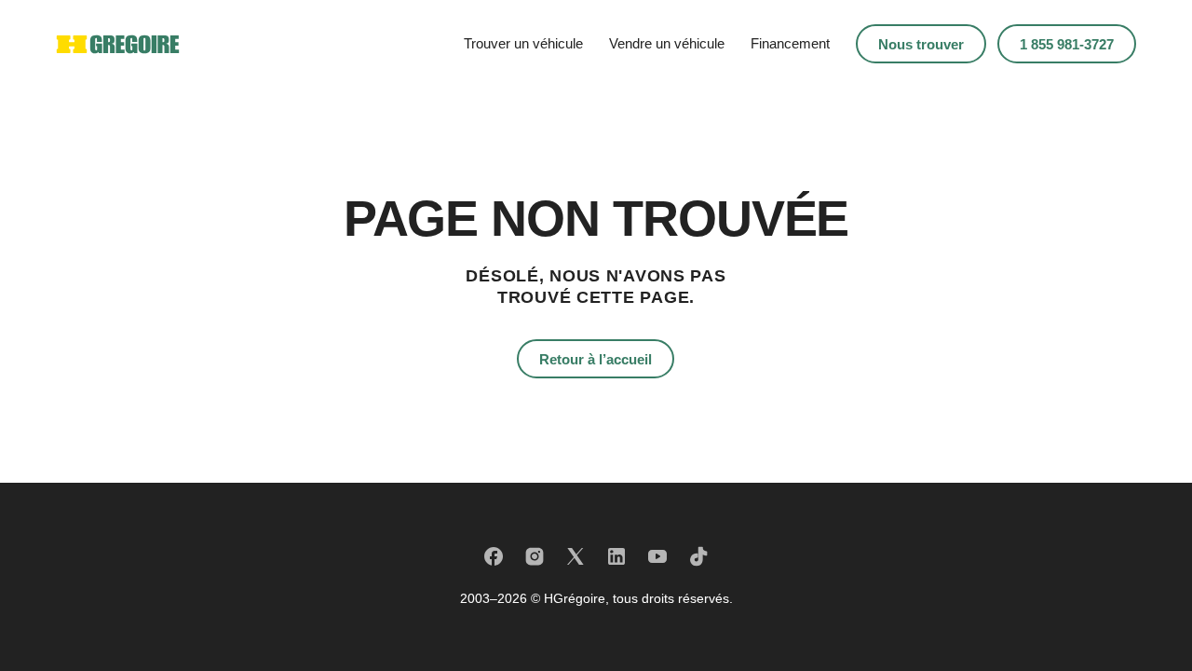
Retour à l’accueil (595, 359)
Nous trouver (921, 44)
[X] (575, 556)
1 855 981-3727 (1067, 44)
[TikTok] (698, 556)
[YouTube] (657, 556)
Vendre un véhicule (667, 43)
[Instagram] (534, 556)
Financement (790, 43)
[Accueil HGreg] (118, 44)
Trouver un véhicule (523, 43)
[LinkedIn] (616, 556)
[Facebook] (493, 556)
